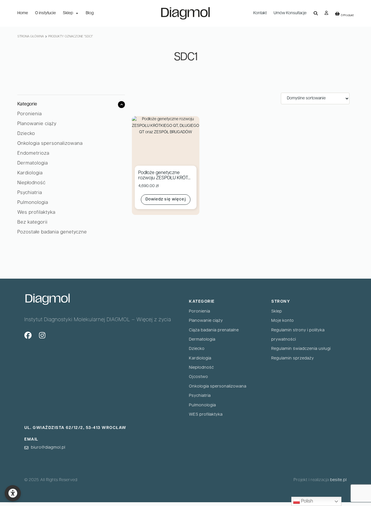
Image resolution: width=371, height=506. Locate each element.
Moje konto (282, 321)
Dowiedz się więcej (166, 199)
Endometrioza (33, 153)
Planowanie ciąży (37, 124)
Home (22, 13)
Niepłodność (31, 183)
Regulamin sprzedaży (292, 358)
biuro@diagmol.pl (48, 447)
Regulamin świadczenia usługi (301, 349)
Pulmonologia (32, 202)
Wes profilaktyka (36, 212)
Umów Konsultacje (290, 13)
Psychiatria (29, 193)
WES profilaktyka (206, 414)
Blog (90, 13)
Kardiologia (30, 173)
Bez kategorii (32, 222)
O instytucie (45, 13)
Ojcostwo (198, 377)
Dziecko (26, 133)
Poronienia (29, 114)
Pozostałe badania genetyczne (52, 232)
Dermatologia (32, 163)
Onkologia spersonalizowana (50, 143)
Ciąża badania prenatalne (214, 330)
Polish (306, 501)
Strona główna (30, 36)
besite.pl (338, 480)
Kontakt (260, 13)
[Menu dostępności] (13, 493)
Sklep (68, 13)
